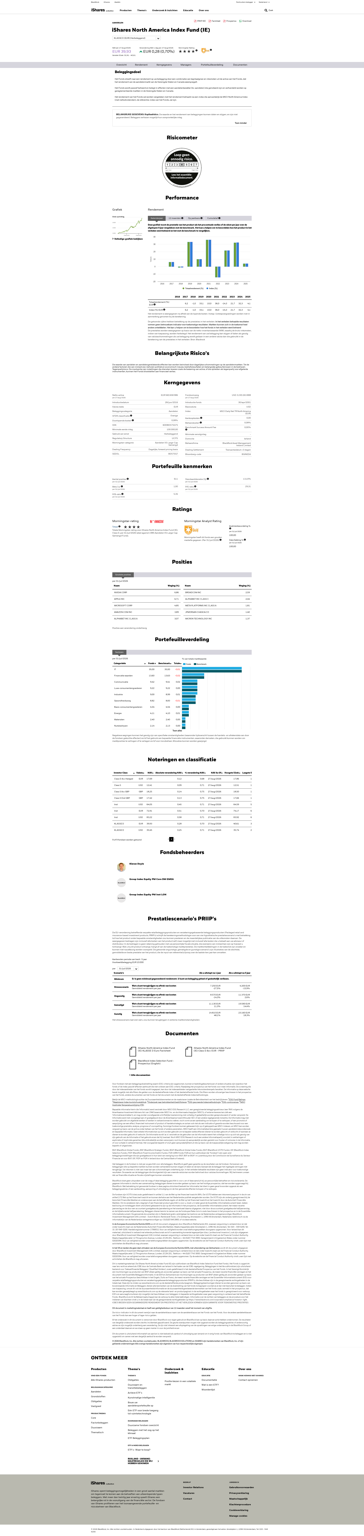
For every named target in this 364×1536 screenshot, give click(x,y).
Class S (117, 785)
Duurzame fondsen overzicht (143, 1425)
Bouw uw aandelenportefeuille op (140, 1404)
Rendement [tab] (156, 209)
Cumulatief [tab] (212, 218)
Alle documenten (140, 1075)
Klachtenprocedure (240, 1505)
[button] (266, 10)
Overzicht (121, 65)
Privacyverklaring (239, 1493)
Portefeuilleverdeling (212, 65)
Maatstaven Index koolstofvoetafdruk (129, 1102)
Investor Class (121, 773)
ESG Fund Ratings (236, 1100)
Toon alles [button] (177, 731)
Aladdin (117, 2)
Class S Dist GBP (122, 798)
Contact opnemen (248, 1380)
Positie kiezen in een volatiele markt (180, 1383)
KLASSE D (119, 824)
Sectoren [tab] (119, 652)
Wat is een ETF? (210, 1385)
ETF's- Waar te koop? (139, 1450)
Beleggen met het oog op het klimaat (143, 1432)
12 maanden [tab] (175, 218)
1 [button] (171, 839)
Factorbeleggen (99, 1423)
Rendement (141, 65)
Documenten (240, 65)
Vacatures (188, 1493)
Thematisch (97, 1432)
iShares (107, 2)
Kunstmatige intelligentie (141, 1398)
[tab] (128, 226)
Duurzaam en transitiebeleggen (137, 1386)
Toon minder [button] (241, 123)
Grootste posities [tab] (123, 575)
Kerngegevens (164, 65)
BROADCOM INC (193, 593)
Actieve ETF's (135, 1393)
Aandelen (96, 1392)
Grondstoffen (98, 1397)
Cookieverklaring (238, 1510)
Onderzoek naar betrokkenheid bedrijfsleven (167, 1102)
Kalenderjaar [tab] (157, 218)
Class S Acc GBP (121, 792)
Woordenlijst (208, 1390)
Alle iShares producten (103, 1380)
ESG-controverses (230, 1102)
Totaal (115, 527)
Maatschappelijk (238, 1499)
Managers (186, 65)
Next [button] (174, 839)
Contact (187, 1499)
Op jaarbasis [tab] (194, 218)
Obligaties (96, 1401)
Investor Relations (193, 1487)
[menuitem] (126, 10)
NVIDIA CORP (120, 593)
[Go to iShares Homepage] (102, 10)
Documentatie (209, 1380)
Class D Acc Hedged (123, 779)
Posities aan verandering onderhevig (129, 628)
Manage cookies (238, 1516)
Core (93, 1418)
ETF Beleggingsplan (138, 1438)
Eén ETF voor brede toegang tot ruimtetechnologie (143, 1412)
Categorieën (120, 663)
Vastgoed (96, 1406)
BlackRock (95, 2)
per (114, 969)
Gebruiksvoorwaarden (241, 1487)
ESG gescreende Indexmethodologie (204, 1102)
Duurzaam (96, 1428)
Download (246, 21)
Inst (116, 805)
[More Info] (196, 50)
